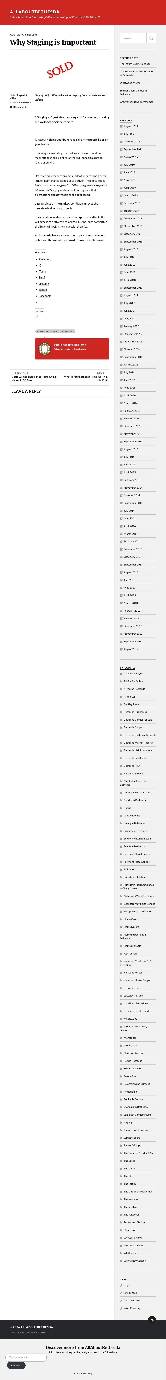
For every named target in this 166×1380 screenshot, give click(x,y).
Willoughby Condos (135, 1260)
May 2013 (129, 587)
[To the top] (152, 1320)
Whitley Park (131, 1252)
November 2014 (133, 487)
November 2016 (133, 341)
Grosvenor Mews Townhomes (136, 101)
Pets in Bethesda (133, 1060)
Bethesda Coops (133, 727)
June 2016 (129, 379)
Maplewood (130, 1018)
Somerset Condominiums (137, 1114)
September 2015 (133, 441)
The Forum (130, 1183)
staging (128, 1122)
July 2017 (129, 302)
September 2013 (133, 564)
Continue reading (83, 1373)
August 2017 (131, 295)
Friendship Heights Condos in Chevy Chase (137, 886)
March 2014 (131, 533)
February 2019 (132, 203)
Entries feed (130, 1292)
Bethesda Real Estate (135, 758)
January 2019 (131, 210)
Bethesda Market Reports (138, 742)
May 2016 (129, 387)
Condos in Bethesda (135, 800)
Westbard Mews (133, 1237)
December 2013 (133, 549)
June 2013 (129, 579)
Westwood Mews (130, 82)
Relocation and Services (137, 1083)
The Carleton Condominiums (139, 1153)
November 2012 (133, 633)
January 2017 (131, 326)
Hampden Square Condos (138, 911)
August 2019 (131, 156)
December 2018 (133, 218)
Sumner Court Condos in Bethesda (133, 92)
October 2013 (132, 556)
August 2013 (131, 572)
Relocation (130, 1076)
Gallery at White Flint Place (139, 896)
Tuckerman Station (134, 1222)
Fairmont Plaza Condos (137, 853)
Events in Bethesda (134, 846)
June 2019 (129, 172)
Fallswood (129, 869)
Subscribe (16, 1365)
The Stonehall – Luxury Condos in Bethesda (137, 73)
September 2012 (133, 641)
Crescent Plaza (132, 815)
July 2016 (129, 372)
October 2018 (132, 233)
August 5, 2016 (18, 96)
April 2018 (130, 279)
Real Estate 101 (132, 1068)
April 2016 (130, 395)
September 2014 (133, 502)
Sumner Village (132, 1145)
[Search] (151, 38)
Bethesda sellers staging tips (55, 331)
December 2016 (133, 333)
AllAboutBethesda (35, 11)
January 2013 (131, 618)
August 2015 (131, 449)
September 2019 (133, 149)
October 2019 (132, 141)
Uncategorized (132, 1229)
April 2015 (130, 472)
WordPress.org (132, 1308)
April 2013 (130, 595)
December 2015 (133, 425)
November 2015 (133, 433)
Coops (127, 807)
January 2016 (131, 418)
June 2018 (129, 264)
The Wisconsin (132, 1214)
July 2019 (129, 164)
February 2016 (132, 410)
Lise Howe (25, 102)
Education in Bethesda (136, 830)
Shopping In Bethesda (136, 1106)
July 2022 (129, 133)
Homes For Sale (132, 945)
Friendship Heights (134, 876)
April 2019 (130, 187)
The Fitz (128, 1176)
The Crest (129, 1160)
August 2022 (131, 126)
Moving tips (130, 1045)
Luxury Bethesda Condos (137, 1010)
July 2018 (129, 256)
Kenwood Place (132, 987)
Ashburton (130, 696)
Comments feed (132, 1300)
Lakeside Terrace (133, 995)
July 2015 (129, 456)
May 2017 (129, 318)
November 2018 (133, 226)
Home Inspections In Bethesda (133, 936)
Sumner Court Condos (136, 1129)
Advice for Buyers (134, 673)
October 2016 (132, 349)
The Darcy (129, 1168)
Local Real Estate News (137, 1003)
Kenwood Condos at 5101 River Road (136, 963)
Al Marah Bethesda (134, 688)
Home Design (131, 926)
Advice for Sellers (24, 34)
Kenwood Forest (133, 972)
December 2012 (133, 625)
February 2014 (132, 541)
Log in (127, 1285)
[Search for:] (138, 38)
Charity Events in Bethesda (138, 792)
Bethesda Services (134, 773)
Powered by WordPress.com (27, 1332)
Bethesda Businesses (135, 711)
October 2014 (132, 495)
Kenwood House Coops (137, 980)
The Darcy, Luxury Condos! (135, 63)
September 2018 (133, 241)
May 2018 (129, 272)
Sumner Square (132, 1137)
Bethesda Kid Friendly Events (140, 734)
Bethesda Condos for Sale (138, 719)
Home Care (130, 919)
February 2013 (132, 610)
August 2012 (131, 648)
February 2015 (132, 479)
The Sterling (130, 1206)
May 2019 (129, 179)
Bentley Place (131, 704)
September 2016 (133, 356)
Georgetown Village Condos (139, 903)
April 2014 (130, 526)
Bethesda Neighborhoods (138, 750)
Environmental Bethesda (137, 838)
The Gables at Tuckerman (138, 1191)
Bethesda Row (132, 765)
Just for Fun (130, 953)
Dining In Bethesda (134, 823)
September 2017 (133, 287)
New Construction (134, 1052)
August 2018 (131, 249)
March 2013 (131, 602)
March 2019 (131, 195)
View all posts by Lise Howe (70, 349)
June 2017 (129, 310)
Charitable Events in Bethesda (133, 782)
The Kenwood (131, 1199)
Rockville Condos (133, 1099)
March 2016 (131, 402)
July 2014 (129, 510)
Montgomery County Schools (133, 1028)
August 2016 (131, 364)
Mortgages (130, 1037)
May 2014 (129, 518)
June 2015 (129, 464)
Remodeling (130, 1091)
